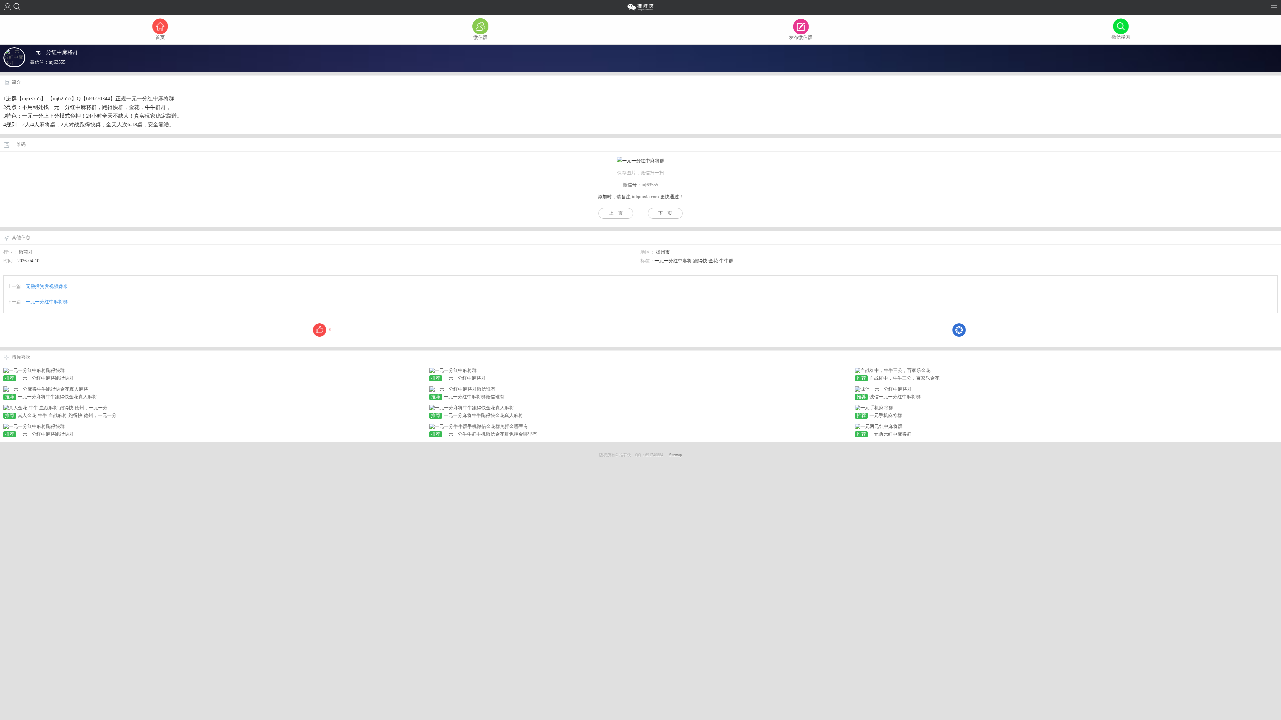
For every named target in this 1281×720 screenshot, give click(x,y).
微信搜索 (1121, 37)
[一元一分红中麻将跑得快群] (34, 370)
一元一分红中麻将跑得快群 (46, 378)
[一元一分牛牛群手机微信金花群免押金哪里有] (478, 426)
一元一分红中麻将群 (47, 301)
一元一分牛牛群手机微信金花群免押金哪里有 (490, 434)
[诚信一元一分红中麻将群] (883, 388)
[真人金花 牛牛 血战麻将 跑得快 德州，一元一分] (55, 407)
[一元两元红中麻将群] (878, 426)
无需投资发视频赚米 (47, 286)
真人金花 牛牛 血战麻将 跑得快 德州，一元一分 (67, 415)
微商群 (26, 252)
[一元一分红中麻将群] (453, 370)
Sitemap (675, 455)
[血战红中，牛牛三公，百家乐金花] (892, 370)
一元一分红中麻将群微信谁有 (474, 396)
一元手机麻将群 (885, 415)
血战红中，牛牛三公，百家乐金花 (904, 378)
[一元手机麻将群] (874, 407)
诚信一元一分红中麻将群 (895, 396)
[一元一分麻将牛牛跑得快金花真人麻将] (45, 388)
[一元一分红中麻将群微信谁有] (462, 388)
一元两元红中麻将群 (890, 434)
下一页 (665, 213)
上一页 (616, 213)
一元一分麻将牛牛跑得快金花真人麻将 (57, 396)
